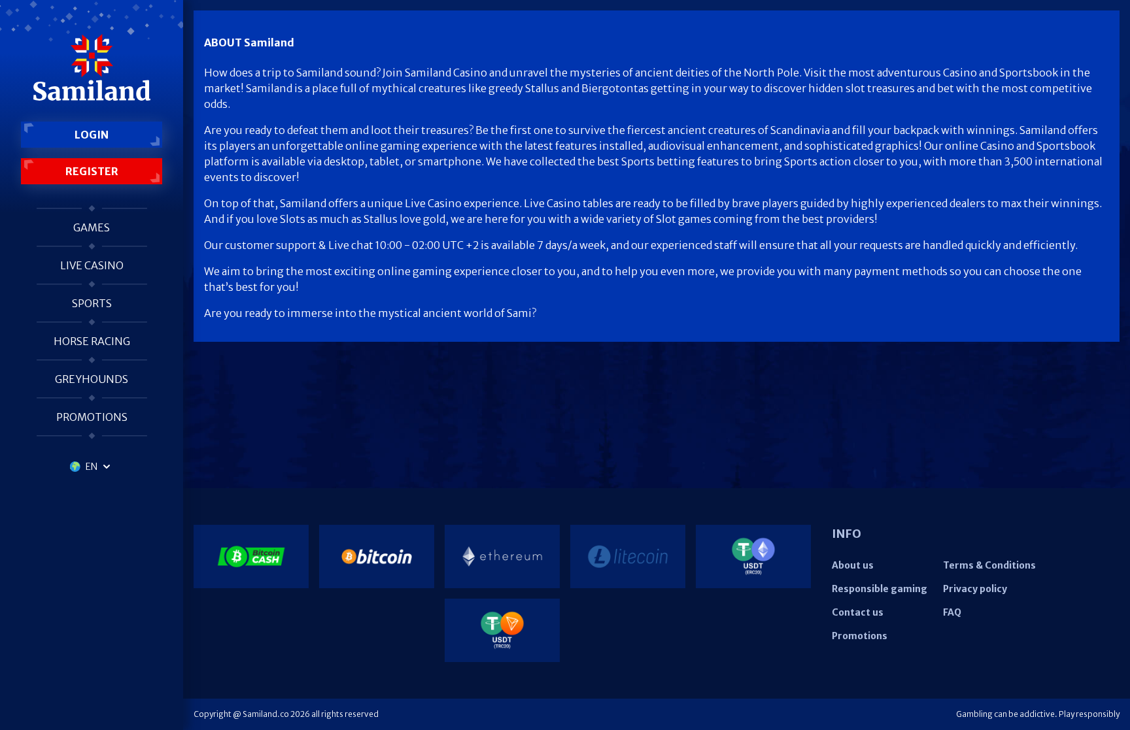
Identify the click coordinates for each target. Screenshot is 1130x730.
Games (91, 227)
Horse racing (92, 341)
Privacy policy (975, 589)
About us (853, 565)
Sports (92, 303)
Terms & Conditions (989, 565)
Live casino (92, 265)
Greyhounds (91, 379)
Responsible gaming (879, 589)
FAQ (952, 612)
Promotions (92, 416)
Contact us (857, 612)
